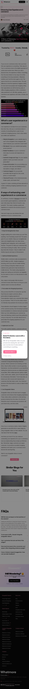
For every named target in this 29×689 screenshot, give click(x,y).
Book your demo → (10, 351)
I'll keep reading (7, 355)
